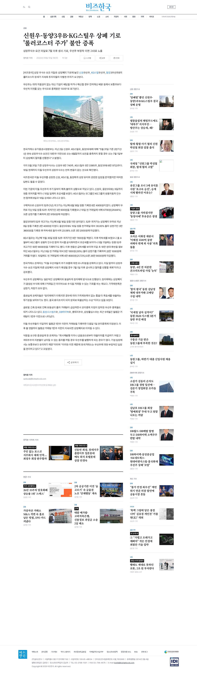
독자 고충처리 (65, 652)
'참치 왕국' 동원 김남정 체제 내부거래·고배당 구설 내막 (142, 292)
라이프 (151, 17)
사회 (125, 17)
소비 (106, 17)
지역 (142, 17)
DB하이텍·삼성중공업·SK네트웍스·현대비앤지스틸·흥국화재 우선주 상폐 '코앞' (144, 460)
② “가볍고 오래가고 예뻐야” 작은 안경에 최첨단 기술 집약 (141, 539)
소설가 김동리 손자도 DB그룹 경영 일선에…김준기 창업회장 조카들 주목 (143, 386)
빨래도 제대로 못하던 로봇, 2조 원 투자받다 (142, 565)
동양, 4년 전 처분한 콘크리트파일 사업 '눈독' (143, 267)
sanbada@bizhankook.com (34, 379)
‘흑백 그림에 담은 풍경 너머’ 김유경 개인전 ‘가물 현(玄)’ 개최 (144, 513)
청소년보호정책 (112, 652)
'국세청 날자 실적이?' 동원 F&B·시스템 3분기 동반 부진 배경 (143, 316)
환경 (133, 17)
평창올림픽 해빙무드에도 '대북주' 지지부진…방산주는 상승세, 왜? (144, 124)
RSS (136, 652)
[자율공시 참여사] (174, 662)
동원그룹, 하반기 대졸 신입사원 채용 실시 (150, 361)
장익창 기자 (28, 58)
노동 (98, 17)
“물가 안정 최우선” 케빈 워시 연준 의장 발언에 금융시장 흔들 (143, 490)
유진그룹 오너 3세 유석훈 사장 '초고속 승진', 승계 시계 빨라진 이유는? (144, 189)
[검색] (29, 7)
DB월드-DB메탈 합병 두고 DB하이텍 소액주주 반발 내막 (143, 434)
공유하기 (75, 362)
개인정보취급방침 (80, 652)
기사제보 (54, 652)
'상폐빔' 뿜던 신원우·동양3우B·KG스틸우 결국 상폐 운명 (144, 101)
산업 (63, 17)
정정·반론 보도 (126, 652)
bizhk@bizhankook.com (124, 663)
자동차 (116, 17)
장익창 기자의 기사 (30, 440)
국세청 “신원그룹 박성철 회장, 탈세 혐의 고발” (143, 165)
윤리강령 (44, 652)
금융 (71, 17)
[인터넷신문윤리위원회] (171, 652)
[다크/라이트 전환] (24, 7)
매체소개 (35, 652)
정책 (90, 17)
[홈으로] (22, 654)
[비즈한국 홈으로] (98, 7)
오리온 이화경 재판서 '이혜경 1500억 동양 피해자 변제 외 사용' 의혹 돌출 (144, 240)
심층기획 (53, 17)
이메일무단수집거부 (96, 652)
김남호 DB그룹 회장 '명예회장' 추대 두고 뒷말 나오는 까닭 (144, 411)
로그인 (171, 7)
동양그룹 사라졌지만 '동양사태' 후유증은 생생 (143, 213)
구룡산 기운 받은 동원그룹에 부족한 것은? (143, 339)
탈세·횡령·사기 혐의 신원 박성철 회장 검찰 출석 (144, 145)
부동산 (81, 17)
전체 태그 (144, 652)
